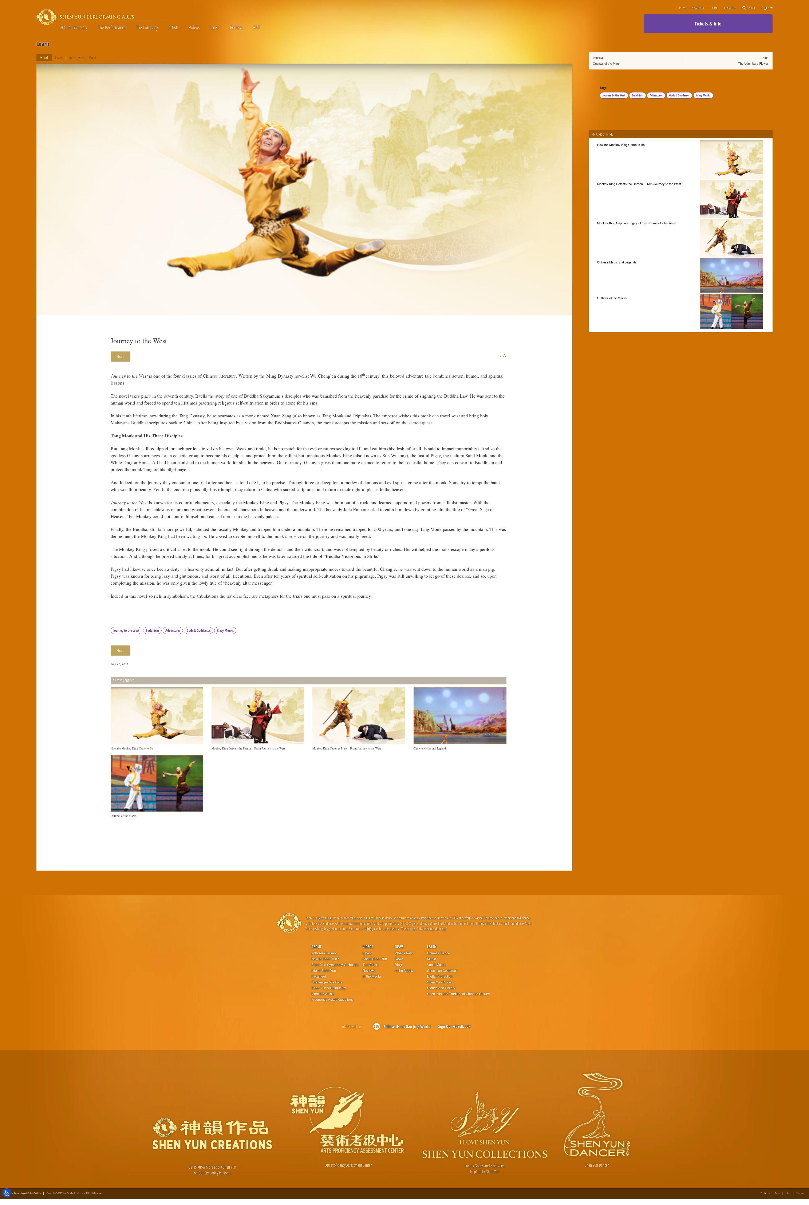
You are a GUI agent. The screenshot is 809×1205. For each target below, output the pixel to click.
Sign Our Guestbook (454, 1026)
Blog (398, 964)
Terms (777, 1193)
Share (121, 356)
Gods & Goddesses (198, 630)
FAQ (257, 27)
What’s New (404, 953)
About (316, 946)
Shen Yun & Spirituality (328, 988)
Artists (174, 27)
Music (431, 959)
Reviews (236, 27)
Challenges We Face (327, 982)
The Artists (371, 964)
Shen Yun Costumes (442, 970)
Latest (215, 27)
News (399, 946)
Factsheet (318, 976)
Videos (194, 27)
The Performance (112, 27)
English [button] (765, 7)
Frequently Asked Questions (332, 999)
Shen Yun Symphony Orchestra (334, 964)
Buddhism (152, 630)
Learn (714, 8)
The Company (147, 27)
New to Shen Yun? (325, 959)
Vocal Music (436, 964)
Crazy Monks (225, 630)
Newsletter (698, 8)
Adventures (172, 630)
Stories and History (441, 988)
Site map (800, 1193)
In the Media (372, 976)
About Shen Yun (375, 959)
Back (45, 57)
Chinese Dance (438, 953)
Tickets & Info (708, 23)
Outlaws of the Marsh (607, 63)
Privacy (788, 1193)
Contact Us (730, 8)
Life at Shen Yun (323, 970)
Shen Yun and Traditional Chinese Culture (458, 993)
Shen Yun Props (439, 982)
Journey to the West (126, 630)
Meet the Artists (322, 993)
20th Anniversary (74, 27)
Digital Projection (440, 976)
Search (751, 8)
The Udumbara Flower (753, 63)
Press (682, 8)
